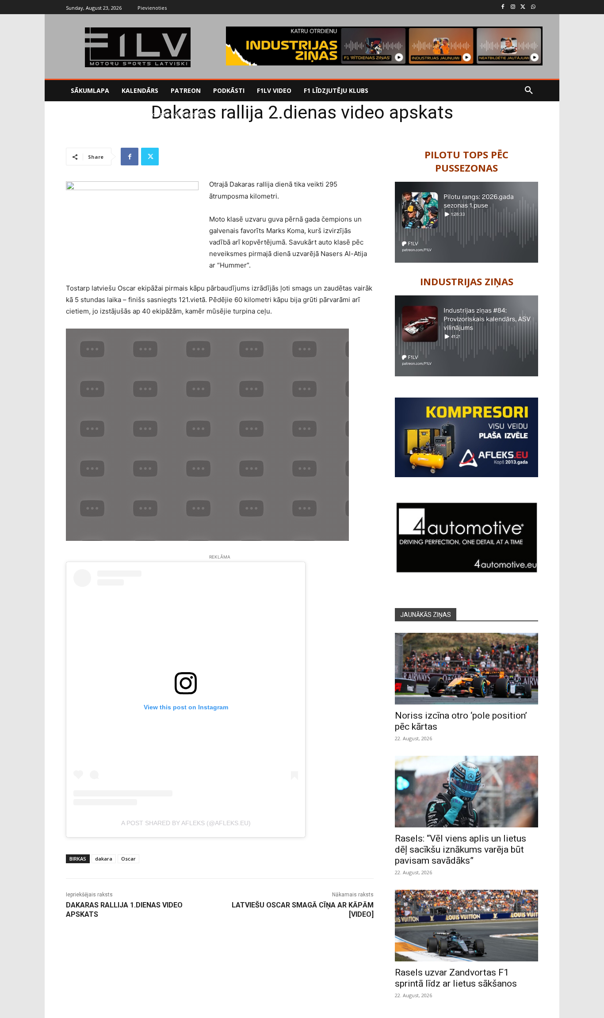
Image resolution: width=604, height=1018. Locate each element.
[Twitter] (523, 7)
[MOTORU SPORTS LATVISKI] (137, 47)
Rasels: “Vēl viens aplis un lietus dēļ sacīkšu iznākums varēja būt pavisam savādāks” (460, 849)
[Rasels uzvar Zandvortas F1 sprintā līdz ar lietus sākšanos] (466, 925)
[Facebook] (503, 7)
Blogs (98, 114)
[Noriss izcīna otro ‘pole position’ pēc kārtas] (466, 668)
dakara (103, 858)
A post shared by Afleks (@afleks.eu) (186, 823)
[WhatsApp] (533, 7)
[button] (528, 90)
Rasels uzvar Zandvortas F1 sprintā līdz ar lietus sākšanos (456, 978)
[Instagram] (513, 7)
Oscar (128, 858)
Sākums (75, 114)
